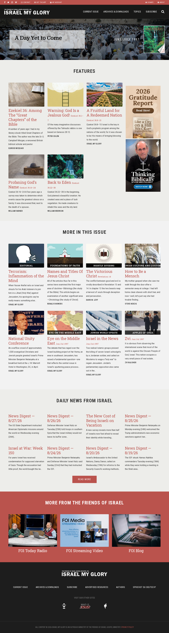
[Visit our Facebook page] (4, 2)
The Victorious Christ (99, 274)
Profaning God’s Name (22, 184)
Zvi (134, 338)
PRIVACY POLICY (127, 627)
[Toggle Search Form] (163, 12)
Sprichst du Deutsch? (144, 587)
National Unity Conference (21, 341)
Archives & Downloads (116, 11)
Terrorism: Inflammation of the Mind (26, 276)
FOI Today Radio (32, 550)
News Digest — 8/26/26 (60, 418)
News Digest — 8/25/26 (138, 418)
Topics (137, 11)
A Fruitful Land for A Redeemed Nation (104, 115)
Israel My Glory (27, 11)
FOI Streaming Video (84, 550)
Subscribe (151, 11)
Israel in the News (102, 340)
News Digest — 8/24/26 (60, 450)
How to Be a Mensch (135, 274)
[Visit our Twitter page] (8, 2)
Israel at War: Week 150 (25, 450)
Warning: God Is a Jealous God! (65, 115)
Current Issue (91, 11)
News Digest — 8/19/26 (138, 450)
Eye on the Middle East (63, 341)
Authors (120, 587)
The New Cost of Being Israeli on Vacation (100, 420)
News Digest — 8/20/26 (99, 450)
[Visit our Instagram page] (12, 2)
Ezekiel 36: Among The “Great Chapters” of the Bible (25, 117)
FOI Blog (136, 550)
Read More (84, 479)
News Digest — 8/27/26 (21, 418)
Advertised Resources (96, 587)
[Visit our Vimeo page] (16, 2)
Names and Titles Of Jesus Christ (65, 274)
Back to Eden (63, 184)
